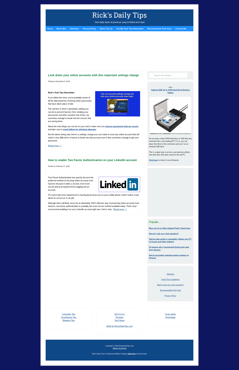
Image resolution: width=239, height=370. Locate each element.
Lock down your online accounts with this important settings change (93, 75)
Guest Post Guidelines (170, 279)
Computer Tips (68, 314)
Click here (132, 354)
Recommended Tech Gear (170, 290)
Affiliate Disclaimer (120, 348)
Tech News (120, 320)
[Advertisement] (170, 192)
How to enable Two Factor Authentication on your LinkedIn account (92, 160)
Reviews (120, 317)
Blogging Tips (69, 320)
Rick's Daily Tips (119, 15)
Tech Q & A (119, 314)
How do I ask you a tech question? (164, 234)
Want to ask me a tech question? (170, 285)
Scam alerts (170, 314)
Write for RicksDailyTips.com (119, 326)
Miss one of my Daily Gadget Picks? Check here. (170, 228)
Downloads (170, 317)
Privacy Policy (170, 296)
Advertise (170, 274)
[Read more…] (54, 146)
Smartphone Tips (68, 317)
